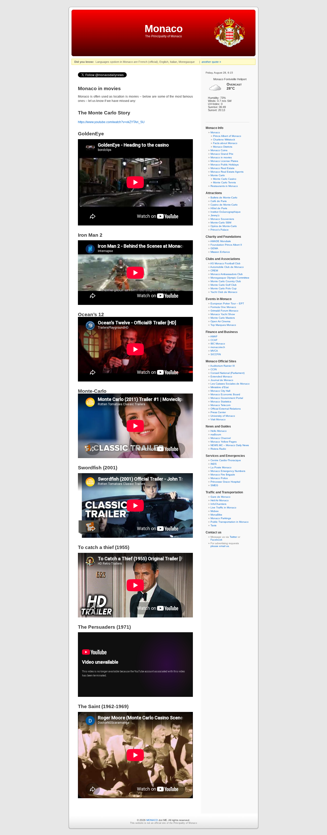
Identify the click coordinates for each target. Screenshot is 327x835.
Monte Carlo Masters (223, 317)
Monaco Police (219, 478)
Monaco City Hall (220, 390)
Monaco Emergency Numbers (228, 471)
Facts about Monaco (225, 143)
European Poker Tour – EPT (227, 303)
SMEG (214, 485)
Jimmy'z (215, 215)
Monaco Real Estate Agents (227, 171)
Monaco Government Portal (227, 398)
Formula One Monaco (223, 307)
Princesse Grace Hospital (225, 481)
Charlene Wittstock (224, 139)
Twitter (233, 536)
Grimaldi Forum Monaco (224, 310)
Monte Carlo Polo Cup (224, 288)
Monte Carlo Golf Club (224, 284)
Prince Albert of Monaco (227, 136)
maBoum (216, 434)
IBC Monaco (218, 343)
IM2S (214, 463)
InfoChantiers (218, 504)
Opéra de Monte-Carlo (224, 226)
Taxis (213, 525)
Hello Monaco (219, 431)
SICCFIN (216, 354)
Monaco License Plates (224, 161)
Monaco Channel (221, 438)
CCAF (214, 340)
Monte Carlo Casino (224, 178)
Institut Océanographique (226, 211)
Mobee (215, 511)
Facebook (216, 539)
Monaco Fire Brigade (223, 474)
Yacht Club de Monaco (224, 292)
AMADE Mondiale (220, 241)
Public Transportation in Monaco (230, 521)
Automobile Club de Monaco (227, 267)
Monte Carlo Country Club (226, 281)
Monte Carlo (218, 175)
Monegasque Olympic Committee (230, 277)
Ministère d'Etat (220, 387)
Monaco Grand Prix (222, 153)
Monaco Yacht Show (223, 314)
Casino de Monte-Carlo (224, 204)
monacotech (218, 347)
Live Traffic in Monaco (223, 507)
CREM (214, 270)
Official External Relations (226, 408)
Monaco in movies (221, 157)
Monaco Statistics (221, 401)
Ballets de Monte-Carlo (224, 197)
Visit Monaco (218, 419)
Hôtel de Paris (219, 208)
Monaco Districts (222, 146)
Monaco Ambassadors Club (227, 274)
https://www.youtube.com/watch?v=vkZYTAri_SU (111, 122)
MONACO (152, 820)
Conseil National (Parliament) (227, 373)
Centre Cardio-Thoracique (226, 460)
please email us (220, 546)
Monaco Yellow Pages (224, 441)
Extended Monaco (221, 376)
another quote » (211, 61)
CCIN (214, 369)
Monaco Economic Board (225, 394)
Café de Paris (219, 201)
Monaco (164, 28)
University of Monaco (223, 415)
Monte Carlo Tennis (224, 182)
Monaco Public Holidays (225, 164)
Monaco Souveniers (222, 219)
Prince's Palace (220, 229)
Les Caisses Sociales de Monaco (230, 383)
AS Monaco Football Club (225, 263)
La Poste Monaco (221, 467)
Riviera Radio (218, 448)
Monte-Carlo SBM (221, 222)
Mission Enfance (220, 251)
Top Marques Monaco (223, 325)
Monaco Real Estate (223, 168)
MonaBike (216, 514)
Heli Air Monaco (220, 500)
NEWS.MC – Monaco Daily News (230, 445)
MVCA (214, 350)
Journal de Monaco (222, 380)
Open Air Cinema (220, 321)
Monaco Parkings (221, 518)
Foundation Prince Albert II (226, 244)
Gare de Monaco (220, 496)
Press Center (218, 412)
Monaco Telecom (220, 405)
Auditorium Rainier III (222, 365)
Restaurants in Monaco (224, 186)
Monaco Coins (219, 150)
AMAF (213, 336)
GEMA (214, 248)
